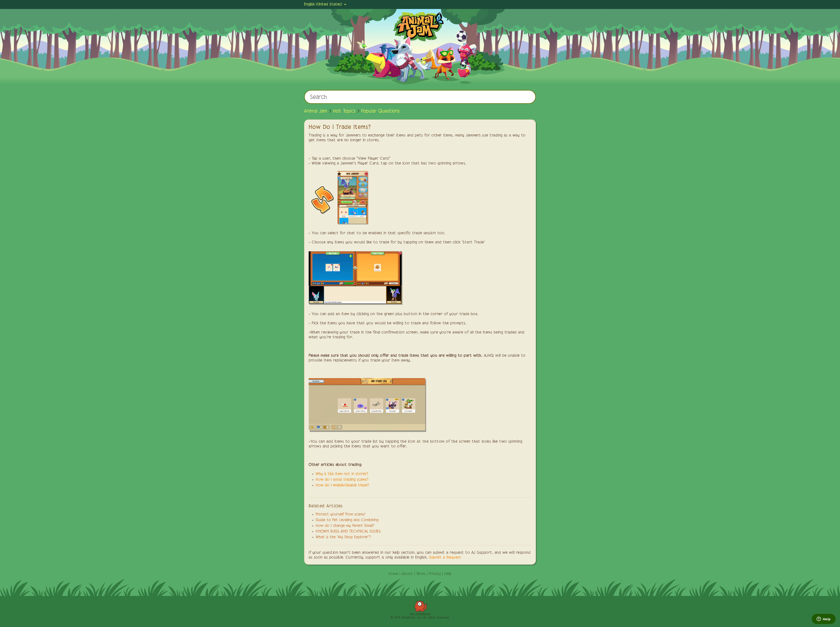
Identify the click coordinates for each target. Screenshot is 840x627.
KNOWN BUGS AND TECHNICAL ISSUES (348, 531)
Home (393, 574)
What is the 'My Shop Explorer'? (343, 537)
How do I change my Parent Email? (345, 526)
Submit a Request (445, 557)
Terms (420, 574)
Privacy (435, 574)
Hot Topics (344, 111)
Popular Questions (380, 111)
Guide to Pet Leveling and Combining (347, 520)
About (407, 574)
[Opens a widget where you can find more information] (824, 619)
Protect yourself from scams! (341, 514)
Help (448, 574)
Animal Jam (315, 111)
